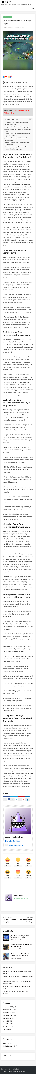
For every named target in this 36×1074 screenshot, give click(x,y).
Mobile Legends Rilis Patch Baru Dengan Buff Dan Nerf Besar (20, 954)
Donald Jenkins (8, 27)
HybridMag (21, 1071)
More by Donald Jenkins (21, 899)
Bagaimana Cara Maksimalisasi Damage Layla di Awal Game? (16, 123)
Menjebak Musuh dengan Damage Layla (17, 127)
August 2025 (7, 1018)
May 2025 (6, 1027)
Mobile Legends (7, 17)
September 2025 (8, 1015)
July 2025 (6, 1021)
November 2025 (8, 1010)
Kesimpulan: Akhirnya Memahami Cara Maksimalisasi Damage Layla (16, 148)
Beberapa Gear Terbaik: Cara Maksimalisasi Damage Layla (17, 143)
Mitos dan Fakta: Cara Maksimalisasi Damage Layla (16, 139)
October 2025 (7, 1012)
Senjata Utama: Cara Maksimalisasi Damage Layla (18, 130)
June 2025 (6, 1024)
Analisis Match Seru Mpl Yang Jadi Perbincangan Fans (21, 945)
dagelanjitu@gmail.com (16, 845)
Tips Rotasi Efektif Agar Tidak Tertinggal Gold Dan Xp (19, 936)
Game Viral (6, 1043)
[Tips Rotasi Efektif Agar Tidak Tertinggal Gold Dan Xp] (6, 935)
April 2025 (6, 1029)
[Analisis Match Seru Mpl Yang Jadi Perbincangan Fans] (6, 945)
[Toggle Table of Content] (30, 119)
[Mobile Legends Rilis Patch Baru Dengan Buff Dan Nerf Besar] (6, 954)
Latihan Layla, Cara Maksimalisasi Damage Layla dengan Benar (17, 135)
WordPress (12, 1071)
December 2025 (8, 1007)
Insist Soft (6, 1)
